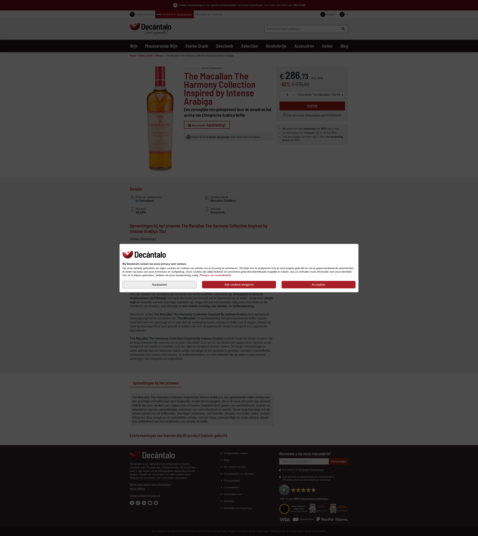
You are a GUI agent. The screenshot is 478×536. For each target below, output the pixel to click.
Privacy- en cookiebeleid (215, 275)
